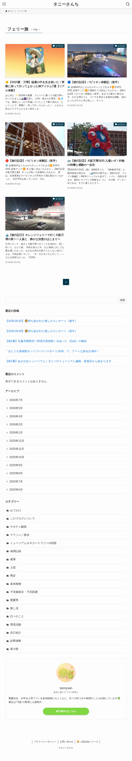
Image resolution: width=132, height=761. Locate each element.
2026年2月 (16, 424)
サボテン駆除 (18, 526)
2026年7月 (16, 400)
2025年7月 (16, 481)
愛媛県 (14, 600)
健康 (13, 559)
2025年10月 (16, 457)
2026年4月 (16, 416)
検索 (122, 300)
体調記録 (15, 551)
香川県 (14, 649)
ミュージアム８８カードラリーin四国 (33, 543)
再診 (13, 575)
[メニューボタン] (4, 4)
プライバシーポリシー (45, 741)
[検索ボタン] (128, 4)
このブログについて (22, 518)
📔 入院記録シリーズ (87, 741)
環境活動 (15, 624)
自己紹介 (15, 632)
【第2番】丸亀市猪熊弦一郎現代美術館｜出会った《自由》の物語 (46, 341)
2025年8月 (16, 473)
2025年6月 (16, 489)
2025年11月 (16, 448)
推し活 (14, 608)
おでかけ (15, 510)
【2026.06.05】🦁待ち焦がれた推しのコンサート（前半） (41, 331)
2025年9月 (16, 465)
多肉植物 (15, 583)
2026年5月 (16, 408)
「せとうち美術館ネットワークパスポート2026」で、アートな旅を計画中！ (52, 351)
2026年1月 (16, 432)
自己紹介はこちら (66, 711)
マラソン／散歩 (19, 534)
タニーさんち (66, 4)
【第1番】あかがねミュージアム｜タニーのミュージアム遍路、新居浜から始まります (58, 361)
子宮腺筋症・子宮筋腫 (24, 591)
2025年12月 (16, 440)
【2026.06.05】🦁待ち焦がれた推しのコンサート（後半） (41, 320)
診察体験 (15, 640)
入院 (13, 567)
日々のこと (17, 616)
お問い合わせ (66, 741)
